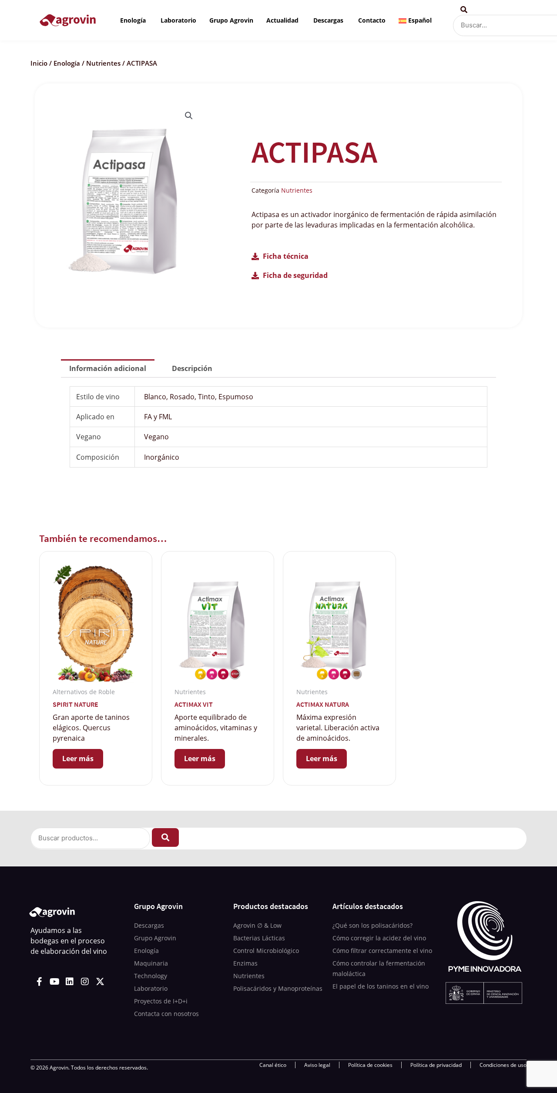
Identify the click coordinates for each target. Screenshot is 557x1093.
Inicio (38, 63)
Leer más (78, 758)
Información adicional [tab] (107, 368)
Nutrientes (103, 63)
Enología (67, 63)
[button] (189, 116)
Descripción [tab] (192, 368)
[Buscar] (165, 837)
